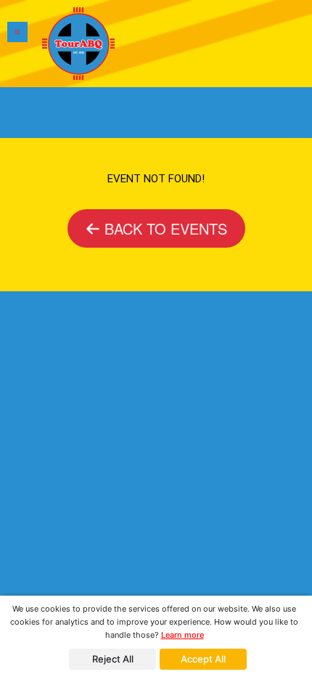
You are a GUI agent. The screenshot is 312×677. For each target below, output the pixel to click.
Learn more (182, 635)
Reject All (113, 659)
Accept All (203, 659)
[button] (17, 43)
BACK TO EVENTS (163, 228)
